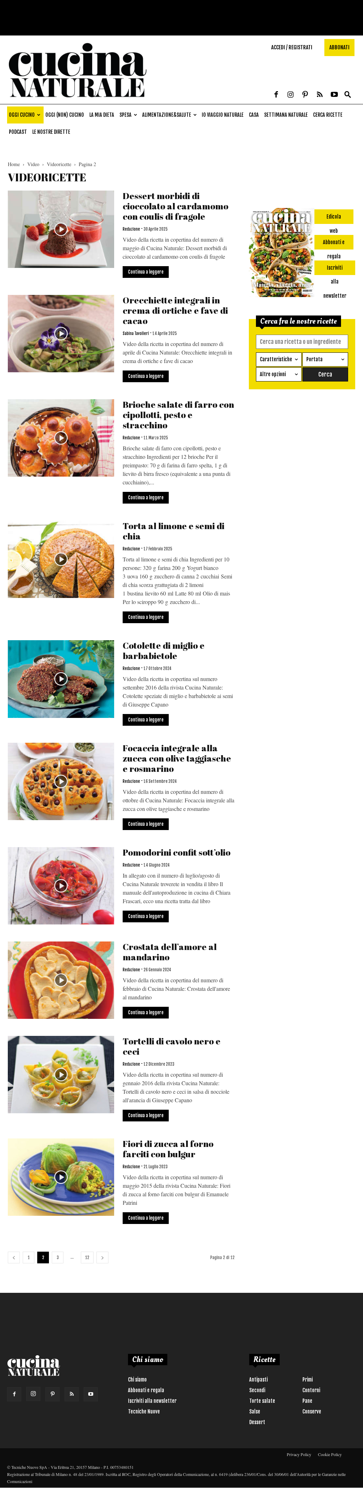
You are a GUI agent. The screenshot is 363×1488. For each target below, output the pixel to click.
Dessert (257, 1422)
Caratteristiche (276, 359)
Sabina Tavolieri (136, 333)
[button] (347, 95)
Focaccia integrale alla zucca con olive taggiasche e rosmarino (177, 758)
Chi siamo (137, 1380)
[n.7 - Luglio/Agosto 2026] (281, 254)
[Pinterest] (305, 95)
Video (33, 164)
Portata (314, 359)
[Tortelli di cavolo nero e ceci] (61, 1074)
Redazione (131, 229)
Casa (254, 115)
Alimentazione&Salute (166, 115)
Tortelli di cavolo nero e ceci (171, 1046)
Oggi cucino (22, 115)
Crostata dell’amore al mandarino (170, 952)
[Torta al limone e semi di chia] (61, 559)
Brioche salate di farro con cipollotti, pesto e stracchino (178, 415)
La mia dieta (101, 115)
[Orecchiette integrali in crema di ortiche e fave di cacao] (61, 333)
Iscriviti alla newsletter (152, 1401)
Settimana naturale (286, 115)
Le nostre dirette (51, 132)
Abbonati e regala (146, 1390)
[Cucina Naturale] (78, 100)
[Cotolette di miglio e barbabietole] (61, 679)
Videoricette (59, 164)
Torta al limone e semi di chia (173, 531)
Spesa (125, 115)
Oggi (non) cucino (64, 115)
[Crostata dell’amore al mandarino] (61, 980)
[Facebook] (276, 95)
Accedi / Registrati (291, 47)
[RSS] (319, 95)
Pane (307, 1401)
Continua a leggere (145, 272)
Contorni (311, 1390)
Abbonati (339, 47)
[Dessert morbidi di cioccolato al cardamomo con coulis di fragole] (61, 229)
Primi (307, 1380)
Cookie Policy (330, 1454)
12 (87, 1257)
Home (14, 164)
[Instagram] (290, 95)
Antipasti (258, 1380)
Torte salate (262, 1401)
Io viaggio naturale (223, 115)
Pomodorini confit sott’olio (176, 852)
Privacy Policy (299, 1454)
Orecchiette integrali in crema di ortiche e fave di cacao (175, 310)
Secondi (257, 1390)
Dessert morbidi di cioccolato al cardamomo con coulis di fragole (175, 206)
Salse (254, 1412)
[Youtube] (334, 95)
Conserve (311, 1412)
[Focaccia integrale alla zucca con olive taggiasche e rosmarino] (61, 781)
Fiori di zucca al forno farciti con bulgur (168, 1149)
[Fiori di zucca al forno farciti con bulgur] (61, 1177)
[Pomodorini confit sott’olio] (61, 885)
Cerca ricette (327, 115)
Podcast (18, 132)
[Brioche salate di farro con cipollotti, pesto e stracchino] (61, 438)
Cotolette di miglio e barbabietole (164, 650)
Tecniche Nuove (144, 1412)
